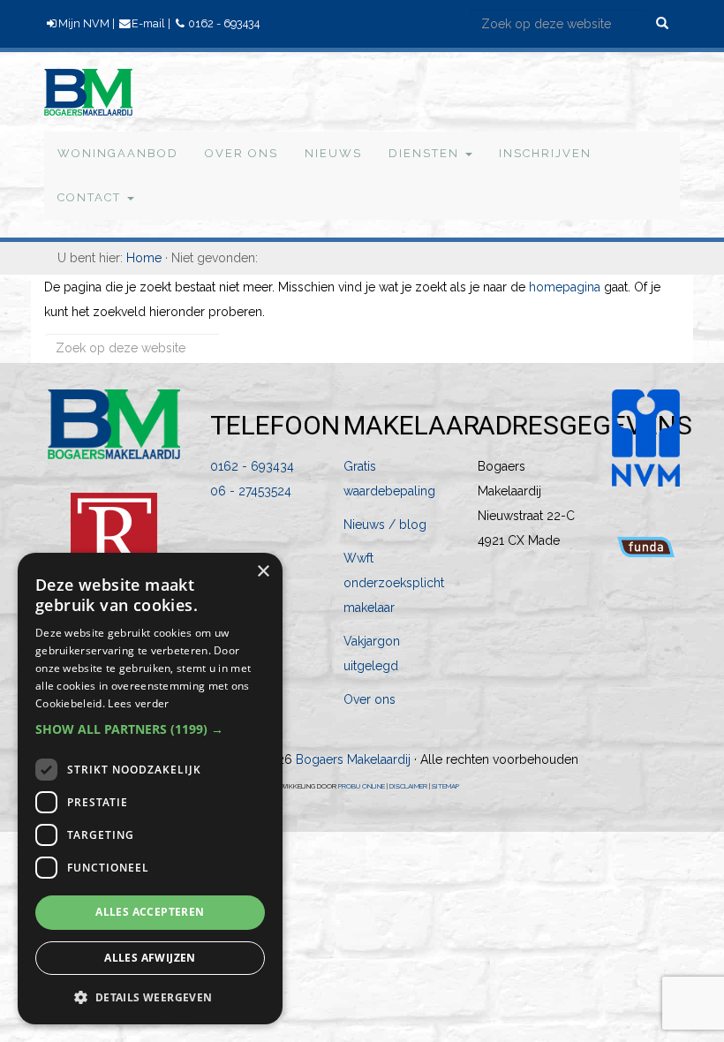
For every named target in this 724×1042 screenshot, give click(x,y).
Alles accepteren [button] (149, 911)
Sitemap (445, 786)
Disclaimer (408, 786)
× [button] (262, 571)
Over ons (369, 699)
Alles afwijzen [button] (150, 957)
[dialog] (150, 788)
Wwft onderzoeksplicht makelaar (393, 583)
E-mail (148, 23)
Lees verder (138, 703)
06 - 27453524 (250, 491)
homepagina (564, 287)
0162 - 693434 (223, 23)
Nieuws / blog (384, 524)
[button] (150, 729)
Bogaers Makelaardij (76, 90)
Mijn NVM (83, 23)
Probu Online (361, 786)
